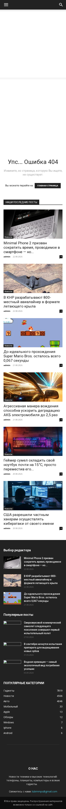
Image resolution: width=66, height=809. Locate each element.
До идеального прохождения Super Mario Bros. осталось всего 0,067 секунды (32, 356)
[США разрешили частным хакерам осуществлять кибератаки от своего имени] (33, 495)
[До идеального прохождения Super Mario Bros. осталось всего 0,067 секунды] (33, 332)
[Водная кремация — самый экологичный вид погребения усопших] (12, 666)
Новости (8, 237)
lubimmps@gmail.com (44, 791)
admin (7, 256)
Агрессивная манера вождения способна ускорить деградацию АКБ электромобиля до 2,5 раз (32, 410)
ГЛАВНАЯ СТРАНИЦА (47, 185)
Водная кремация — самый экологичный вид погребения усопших (41, 665)
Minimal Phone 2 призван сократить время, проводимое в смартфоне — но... (32, 247)
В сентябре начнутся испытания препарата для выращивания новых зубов (43, 647)
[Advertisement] (33, 44)
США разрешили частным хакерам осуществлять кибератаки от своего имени (29, 519)
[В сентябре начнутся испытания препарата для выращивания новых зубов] (12, 648)
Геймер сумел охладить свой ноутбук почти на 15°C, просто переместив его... (30, 464)
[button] (6, 5)
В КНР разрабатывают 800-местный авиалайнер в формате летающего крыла (32, 301)
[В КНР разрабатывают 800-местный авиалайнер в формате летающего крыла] (33, 278)
